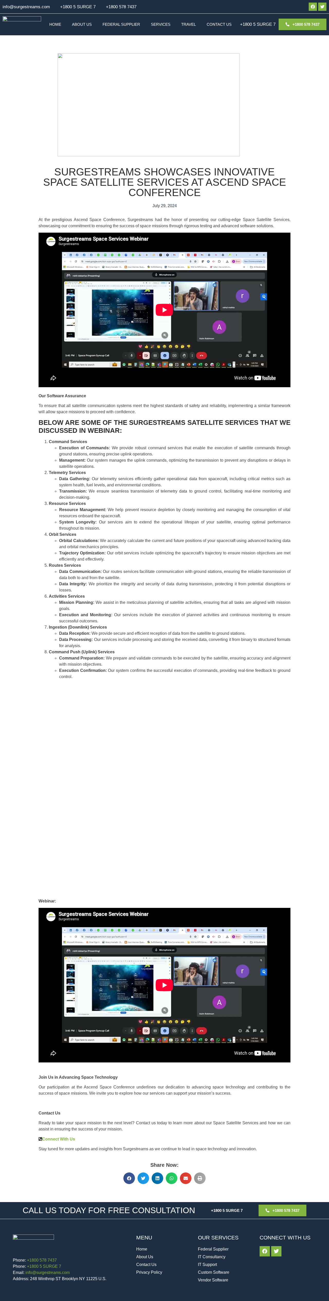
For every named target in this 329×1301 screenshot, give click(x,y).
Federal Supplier (121, 24)
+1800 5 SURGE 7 (78, 6)
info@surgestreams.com (26, 6)
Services (160, 24)
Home (55, 24)
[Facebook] (313, 7)
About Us (82, 24)
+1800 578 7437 (121, 6)
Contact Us (219, 24)
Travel (188, 24)
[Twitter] (322, 7)
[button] (129, 1178)
